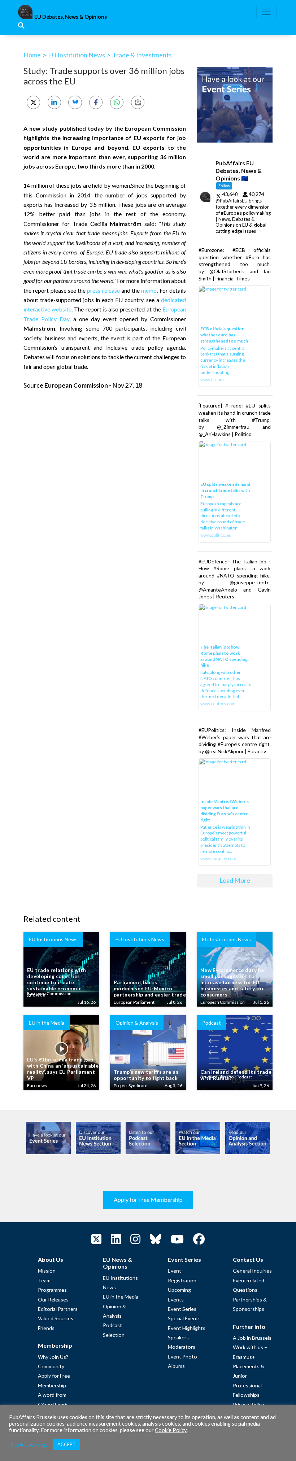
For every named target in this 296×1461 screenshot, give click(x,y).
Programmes (52, 1290)
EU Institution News (76, 55)
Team (44, 1280)
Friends (46, 1328)
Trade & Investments (142, 55)
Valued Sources (55, 1318)
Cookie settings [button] (29, 1445)
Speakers (178, 1337)
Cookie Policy (171, 1430)
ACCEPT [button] (66, 1444)
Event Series (182, 1309)
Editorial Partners (58, 1309)
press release (103, 290)
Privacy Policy (248, 1404)
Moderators (181, 1347)
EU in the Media (120, 1297)
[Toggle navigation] (266, 12)
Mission (47, 1271)
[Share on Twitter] (33, 102)
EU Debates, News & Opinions (70, 17)
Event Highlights (186, 1328)
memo (149, 290)
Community (51, 1366)
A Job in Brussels (252, 1338)
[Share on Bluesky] (75, 102)
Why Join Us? (53, 1357)
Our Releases (53, 1299)
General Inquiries (252, 1271)
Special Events (184, 1318)
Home (32, 55)
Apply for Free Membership (148, 1199)
